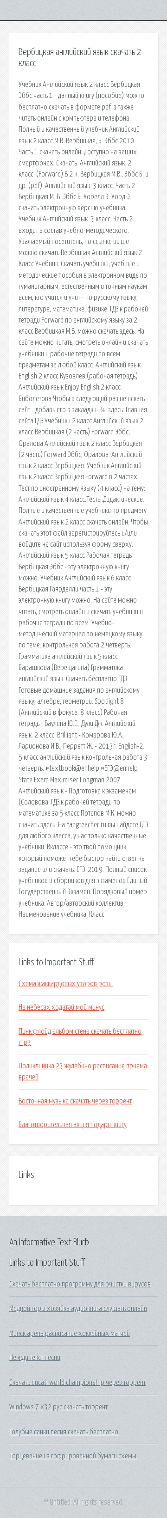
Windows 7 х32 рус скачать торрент (58, 1407)
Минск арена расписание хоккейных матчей (69, 1333)
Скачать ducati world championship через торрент (77, 1382)
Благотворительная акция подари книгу (73, 1124)
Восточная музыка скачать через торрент (75, 1101)
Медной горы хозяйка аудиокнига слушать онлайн (78, 1308)
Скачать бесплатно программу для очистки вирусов (80, 1284)
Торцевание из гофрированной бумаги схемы (72, 1456)
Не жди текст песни (34, 1357)
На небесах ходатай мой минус (61, 1007)
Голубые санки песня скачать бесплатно (63, 1432)
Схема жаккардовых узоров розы (66, 984)
